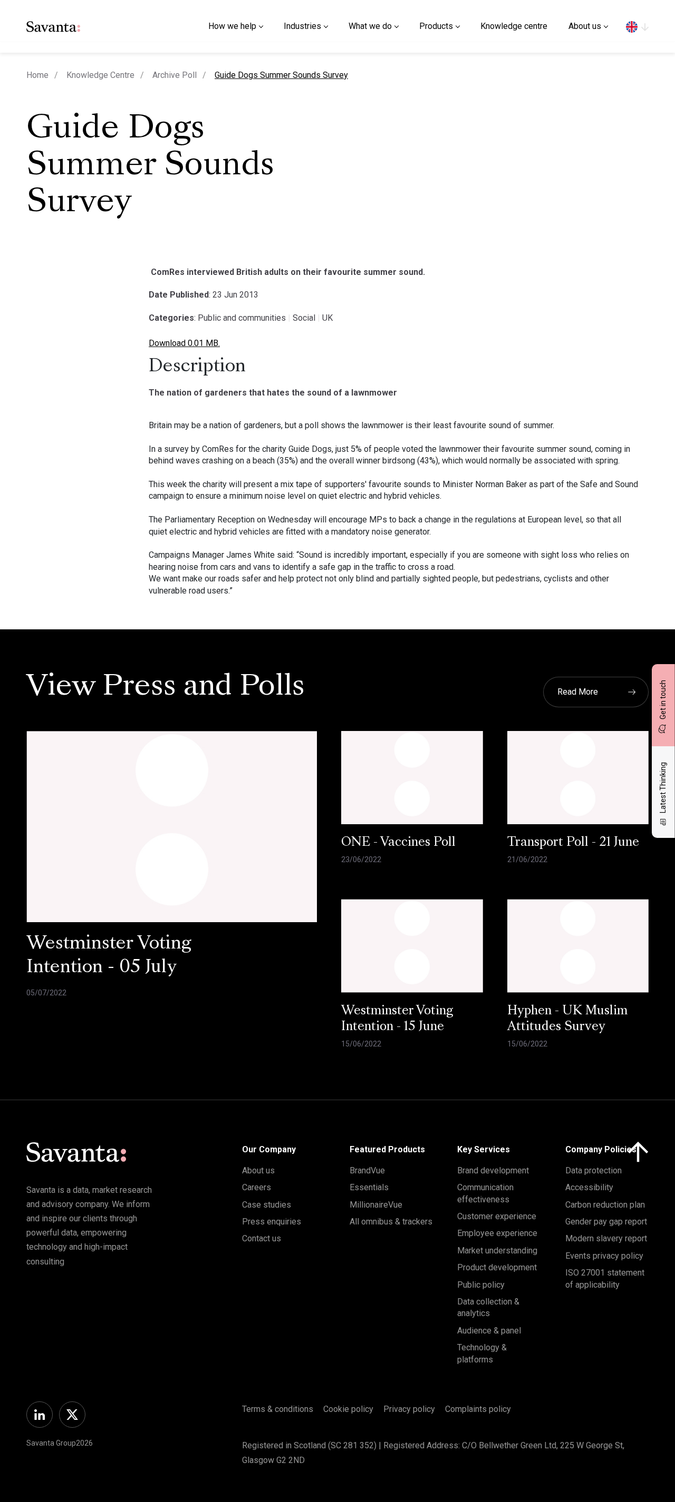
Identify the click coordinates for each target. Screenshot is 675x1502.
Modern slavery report (606, 1238)
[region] (637, 26)
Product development (497, 1267)
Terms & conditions (277, 1409)
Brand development (493, 1170)
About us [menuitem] (584, 26)
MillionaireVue (376, 1205)
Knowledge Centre (100, 75)
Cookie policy (348, 1409)
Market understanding (497, 1251)
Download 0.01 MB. (184, 343)
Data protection (593, 1170)
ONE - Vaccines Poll (398, 842)
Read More (577, 692)
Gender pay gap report (606, 1222)
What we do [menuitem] (370, 26)
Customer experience (496, 1216)
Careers (256, 1187)
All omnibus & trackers (391, 1222)
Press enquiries (271, 1222)
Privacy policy (409, 1409)
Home (37, 75)
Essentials (369, 1187)
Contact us (261, 1238)
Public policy (481, 1285)
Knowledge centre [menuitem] (513, 26)
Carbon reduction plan (605, 1205)
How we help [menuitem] (232, 26)
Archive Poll (174, 75)
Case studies (266, 1205)
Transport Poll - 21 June (573, 842)
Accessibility (589, 1187)
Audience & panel (489, 1331)
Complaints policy (478, 1409)
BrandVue (367, 1170)
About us (258, 1170)
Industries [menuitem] (302, 26)
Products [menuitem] (436, 26)
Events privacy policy (604, 1256)
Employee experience (497, 1233)
